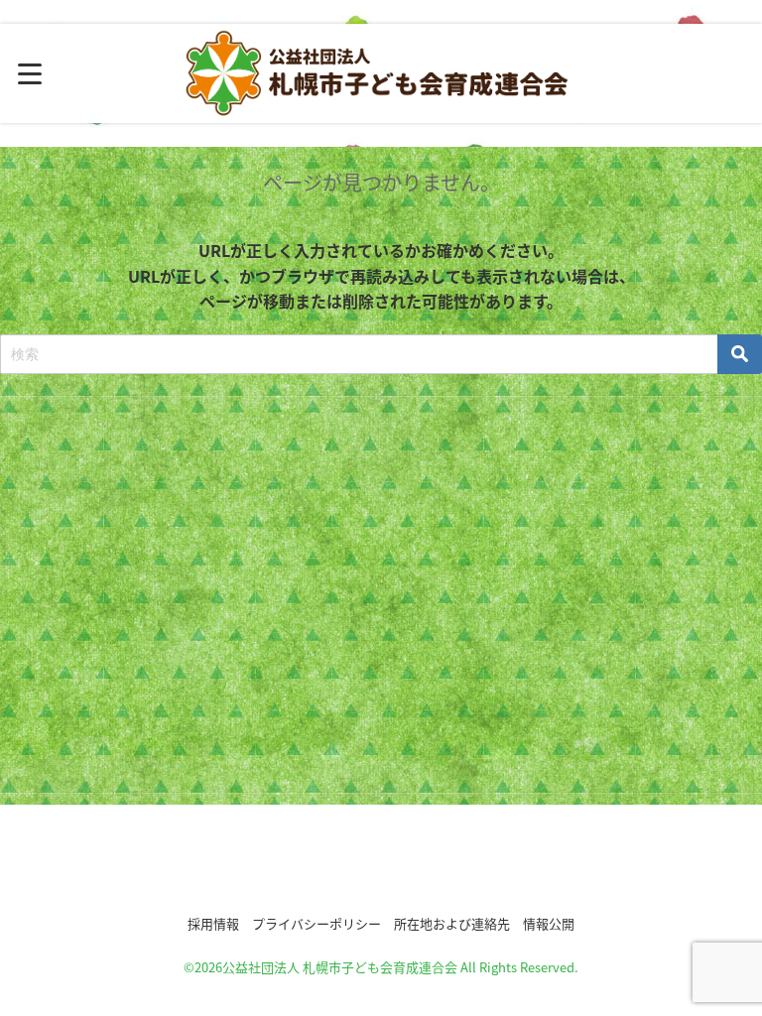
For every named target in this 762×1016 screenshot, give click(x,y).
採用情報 (213, 923)
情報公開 (548, 923)
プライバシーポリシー (316, 923)
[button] (381, 865)
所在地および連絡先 (452, 923)
